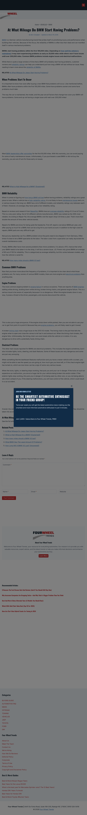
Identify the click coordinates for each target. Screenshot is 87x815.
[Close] (71, 386)
